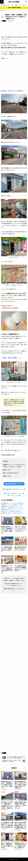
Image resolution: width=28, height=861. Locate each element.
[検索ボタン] (26, 2)
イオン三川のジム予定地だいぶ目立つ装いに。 (13, 511)
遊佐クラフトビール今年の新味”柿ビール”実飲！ (13, 504)
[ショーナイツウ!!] (14, 2)
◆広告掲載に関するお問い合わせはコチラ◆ (14, 489)
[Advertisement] (14, 27)
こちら (8, 585)
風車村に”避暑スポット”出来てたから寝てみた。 (13, 513)
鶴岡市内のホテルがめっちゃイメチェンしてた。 (13, 509)
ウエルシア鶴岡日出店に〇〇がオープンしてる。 (13, 508)
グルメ (4, 20)
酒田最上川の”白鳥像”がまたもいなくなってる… (13, 506)
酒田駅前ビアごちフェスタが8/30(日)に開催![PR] (13, 503)
